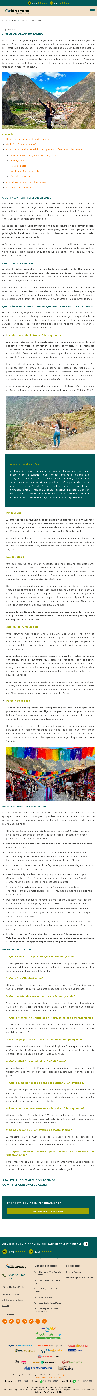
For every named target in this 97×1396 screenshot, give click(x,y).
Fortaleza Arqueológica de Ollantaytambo (34, 155)
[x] (44, 1321)
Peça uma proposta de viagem (48, 1211)
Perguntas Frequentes (18, 187)
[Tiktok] (37, 1321)
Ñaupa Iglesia (18, 165)
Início (4, 20)
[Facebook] (31, 1321)
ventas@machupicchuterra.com (48, 1377)
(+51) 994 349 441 (84, 1381)
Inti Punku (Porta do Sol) (25, 171)
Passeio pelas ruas (21, 176)
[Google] (18, 1321)
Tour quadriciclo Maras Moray (47, 1303)
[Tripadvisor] (11, 1321)
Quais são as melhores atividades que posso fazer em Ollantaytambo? (46, 149)
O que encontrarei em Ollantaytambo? (28, 139)
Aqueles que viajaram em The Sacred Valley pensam (41, 1244)
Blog (14, 20)
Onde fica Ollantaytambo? (21, 144)
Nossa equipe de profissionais (79, 1277)
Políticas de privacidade (12, 1300)
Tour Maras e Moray (43, 1297)
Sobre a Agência (73, 1272)
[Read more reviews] (48, 3)
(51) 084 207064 (21, 1381)
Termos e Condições (11, 1294)
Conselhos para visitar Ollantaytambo (27, 182)
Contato (5, 1306)
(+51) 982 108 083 (50, 1381)
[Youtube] (4, 1321)
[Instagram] (24, 1321)
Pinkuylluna (17, 160)
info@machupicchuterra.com (71, 1375)
